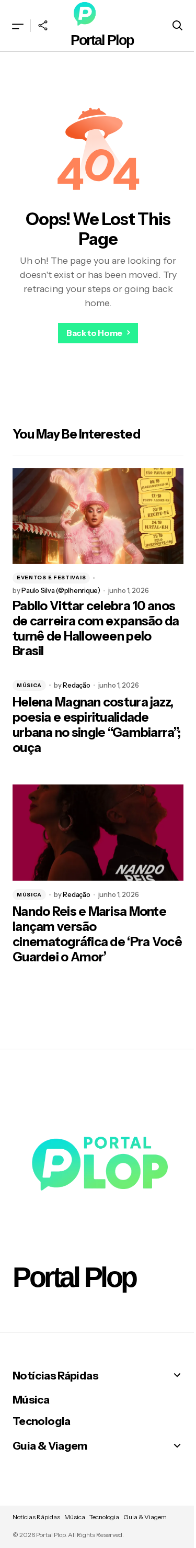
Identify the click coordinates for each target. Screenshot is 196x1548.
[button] (17, 25)
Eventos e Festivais (51, 577)
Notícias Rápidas (55, 1375)
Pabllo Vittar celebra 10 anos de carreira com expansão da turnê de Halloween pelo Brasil (96, 628)
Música (29, 685)
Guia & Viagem (50, 1445)
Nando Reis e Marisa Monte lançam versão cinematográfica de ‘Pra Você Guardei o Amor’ (97, 934)
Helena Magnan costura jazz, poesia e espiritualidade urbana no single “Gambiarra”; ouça (96, 725)
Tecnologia (42, 1421)
